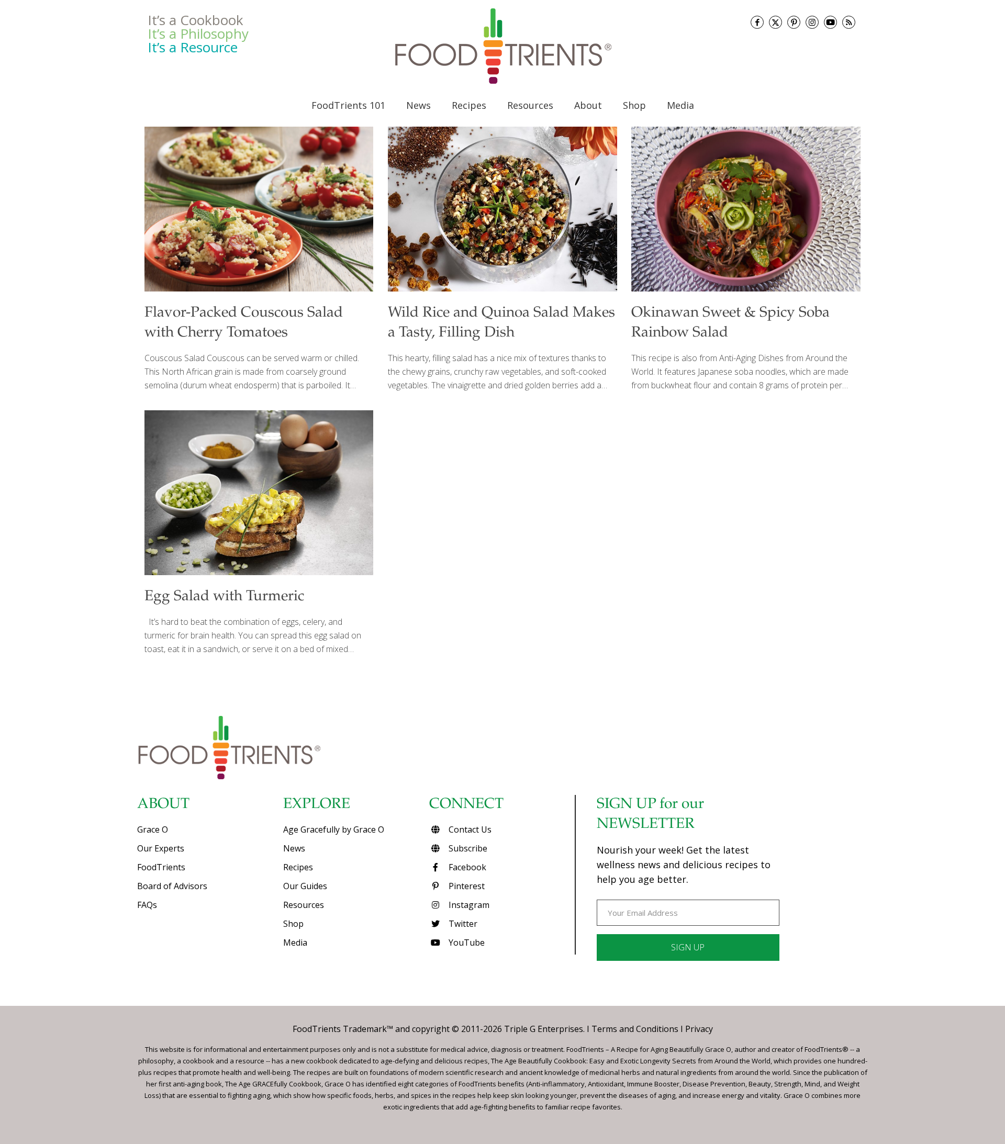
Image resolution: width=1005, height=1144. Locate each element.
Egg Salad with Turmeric (224, 597)
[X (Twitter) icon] (775, 22)
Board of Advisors (172, 886)
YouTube (465, 942)
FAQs (147, 905)
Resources (303, 905)
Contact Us (469, 829)
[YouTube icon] (830, 22)
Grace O (152, 829)
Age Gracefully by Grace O (333, 829)
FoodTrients (161, 867)
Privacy (699, 1029)
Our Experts (160, 848)
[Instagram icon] (812, 22)
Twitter (461, 923)
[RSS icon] (848, 22)
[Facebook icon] (757, 22)
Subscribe (466, 848)
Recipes (298, 867)
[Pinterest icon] (793, 22)
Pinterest (465, 886)
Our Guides (305, 886)
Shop (293, 923)
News (294, 848)
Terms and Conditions (634, 1029)
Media (295, 942)
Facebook (466, 867)
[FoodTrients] (502, 46)
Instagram (467, 905)
